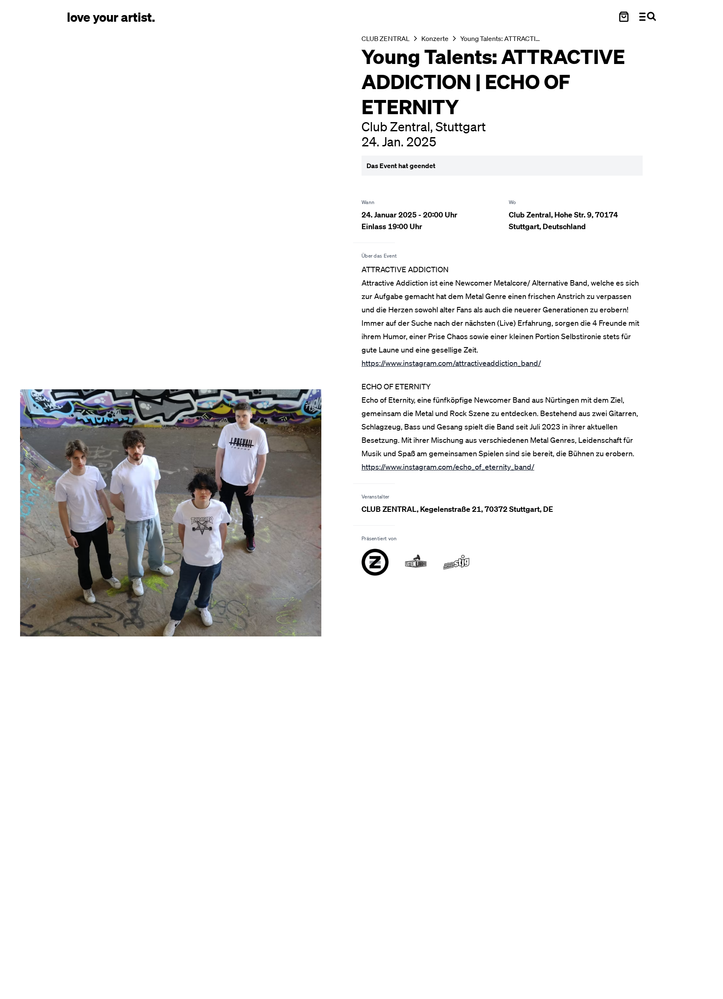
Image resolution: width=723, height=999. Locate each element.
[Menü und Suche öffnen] (647, 16)
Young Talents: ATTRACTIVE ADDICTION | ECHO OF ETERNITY (500, 38)
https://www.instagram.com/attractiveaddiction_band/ (451, 363)
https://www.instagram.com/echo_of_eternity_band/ (448, 466)
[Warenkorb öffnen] (623, 16)
